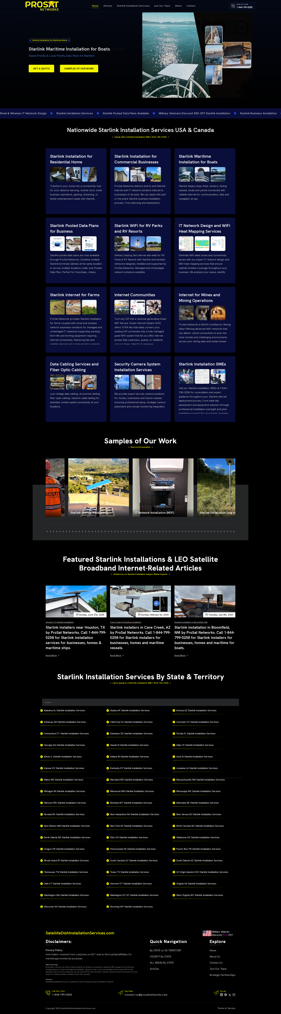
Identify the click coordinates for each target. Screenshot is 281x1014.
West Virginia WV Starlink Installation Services (199, 895)
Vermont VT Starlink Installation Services (131, 883)
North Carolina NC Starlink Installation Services (200, 825)
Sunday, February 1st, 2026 (155, 614)
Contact (191, 5)
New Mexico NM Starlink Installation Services (67, 825)
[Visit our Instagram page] (234, 994)
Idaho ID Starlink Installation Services (195, 745)
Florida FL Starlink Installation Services (195, 733)
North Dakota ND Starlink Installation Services (67, 837)
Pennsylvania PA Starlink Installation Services (133, 848)
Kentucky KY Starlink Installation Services (131, 768)
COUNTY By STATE (161, 956)
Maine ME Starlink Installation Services (63, 779)
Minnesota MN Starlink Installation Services (132, 791)
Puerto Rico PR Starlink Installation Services (198, 848)
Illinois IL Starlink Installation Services (63, 756)
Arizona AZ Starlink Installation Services (196, 710)
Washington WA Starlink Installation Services (66, 895)
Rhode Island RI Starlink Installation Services (66, 860)
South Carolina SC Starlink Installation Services (134, 860)
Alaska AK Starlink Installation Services (130, 710)
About (178, 5)
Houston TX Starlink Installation (60, 622)
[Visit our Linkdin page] (221, 994)
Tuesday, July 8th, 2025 (220, 614)
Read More (51, 656)
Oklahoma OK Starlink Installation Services (198, 837)
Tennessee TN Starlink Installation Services (66, 872)
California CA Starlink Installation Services (131, 721)
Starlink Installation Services (133, 5)
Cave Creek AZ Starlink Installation (125, 622)
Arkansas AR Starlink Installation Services (65, 721)
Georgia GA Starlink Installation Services (64, 745)
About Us (215, 956)
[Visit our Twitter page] (229, 994)
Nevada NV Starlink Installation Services (64, 814)
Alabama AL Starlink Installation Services (64, 710)
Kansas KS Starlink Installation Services (64, 768)
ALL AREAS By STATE (162, 962)
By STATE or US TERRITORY (165, 950)
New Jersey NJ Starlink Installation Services (198, 814)
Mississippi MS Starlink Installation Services (198, 791)
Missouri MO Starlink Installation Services (65, 802)
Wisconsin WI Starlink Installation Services (65, 906)
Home (95, 5)
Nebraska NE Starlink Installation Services (197, 802)
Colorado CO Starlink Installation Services (197, 721)
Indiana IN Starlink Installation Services (129, 756)
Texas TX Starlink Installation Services (129, 872)
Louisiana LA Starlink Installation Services (197, 768)
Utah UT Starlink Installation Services (62, 883)
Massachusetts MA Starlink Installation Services (200, 779)
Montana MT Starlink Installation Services (131, 802)
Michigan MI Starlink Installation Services (64, 791)
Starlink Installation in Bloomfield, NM (190, 622)
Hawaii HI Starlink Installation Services (129, 745)
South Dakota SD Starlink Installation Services (199, 860)
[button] (53, 531)
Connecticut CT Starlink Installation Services (66, 733)
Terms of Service (226, 1008)
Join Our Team (162, 5)
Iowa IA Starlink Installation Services (194, 756)
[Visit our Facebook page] (225, 994)
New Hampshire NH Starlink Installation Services (134, 814)
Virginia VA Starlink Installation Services (196, 883)
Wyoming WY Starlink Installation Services (131, 906)
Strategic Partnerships (222, 975)
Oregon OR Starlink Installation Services (64, 848)
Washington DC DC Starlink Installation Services (134, 895)
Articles (107, 5)
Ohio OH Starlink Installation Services (129, 837)
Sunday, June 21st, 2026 (91, 614)
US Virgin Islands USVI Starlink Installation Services (202, 872)
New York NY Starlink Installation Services (131, 825)
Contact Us (216, 962)
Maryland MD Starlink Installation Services (131, 779)
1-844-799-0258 (244, 7)
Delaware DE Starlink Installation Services (131, 733)
